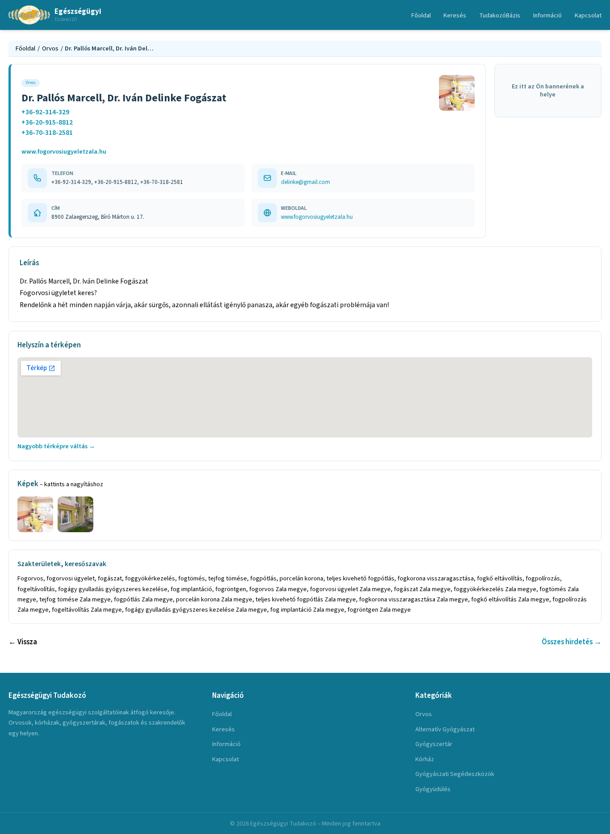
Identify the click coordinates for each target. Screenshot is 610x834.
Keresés (454, 15)
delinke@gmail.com (305, 182)
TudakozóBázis (499, 15)
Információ (547, 15)
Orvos (50, 48)
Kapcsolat (588, 15)
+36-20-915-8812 (47, 122)
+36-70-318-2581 (47, 133)
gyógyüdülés (433, 789)
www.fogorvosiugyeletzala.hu (63, 151)
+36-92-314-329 (45, 112)
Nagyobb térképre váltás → (56, 446)
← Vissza (22, 642)
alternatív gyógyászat (445, 729)
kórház (424, 759)
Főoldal (421, 15)
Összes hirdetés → (572, 642)
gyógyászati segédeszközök (454, 774)
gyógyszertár (433, 744)
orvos (423, 714)
